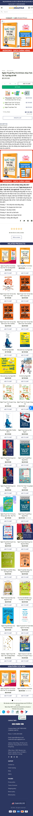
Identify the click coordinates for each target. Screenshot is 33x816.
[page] (3, 15)
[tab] (12, 700)
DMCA (10, 774)
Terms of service (12, 785)
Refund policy (11, 794)
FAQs (9, 771)
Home (3, 70)
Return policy (11, 791)
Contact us (11, 764)
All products (10, 70)
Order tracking (12, 768)
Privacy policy (11, 782)
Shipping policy (12, 788)
